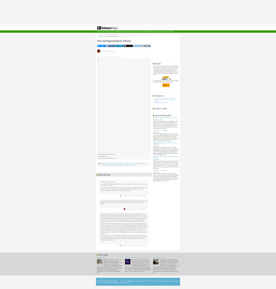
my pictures (121, 163)
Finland (131, 163)
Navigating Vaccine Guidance (161, 102)
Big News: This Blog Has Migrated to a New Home (165, 117)
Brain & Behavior (153, 31)
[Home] (110, 28)
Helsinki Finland (141, 163)
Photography (105, 165)
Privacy (119, 281)
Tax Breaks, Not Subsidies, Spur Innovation (165, 98)
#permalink (143, 195)
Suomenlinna (106, 57)
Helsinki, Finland (112, 57)
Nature (127, 163)
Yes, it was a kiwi (101, 257)
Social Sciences (127, 31)
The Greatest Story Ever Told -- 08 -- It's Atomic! (137, 257)
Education (135, 31)
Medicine (145, 31)
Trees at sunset (101, 57)
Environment (118, 31)
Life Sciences (100, 31)
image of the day (118, 57)
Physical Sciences (109, 31)
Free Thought (170, 31)
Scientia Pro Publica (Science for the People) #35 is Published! (165, 157)
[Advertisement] (138, 12)
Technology (162, 31)
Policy (141, 31)
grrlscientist (100, 36)
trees (114, 165)
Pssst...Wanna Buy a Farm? (159, 257)
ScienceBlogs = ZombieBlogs (160, 130)
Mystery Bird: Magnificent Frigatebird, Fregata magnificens (165, 143)
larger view (114, 158)
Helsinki (135, 163)
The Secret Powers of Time (160, 170)
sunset (110, 165)
